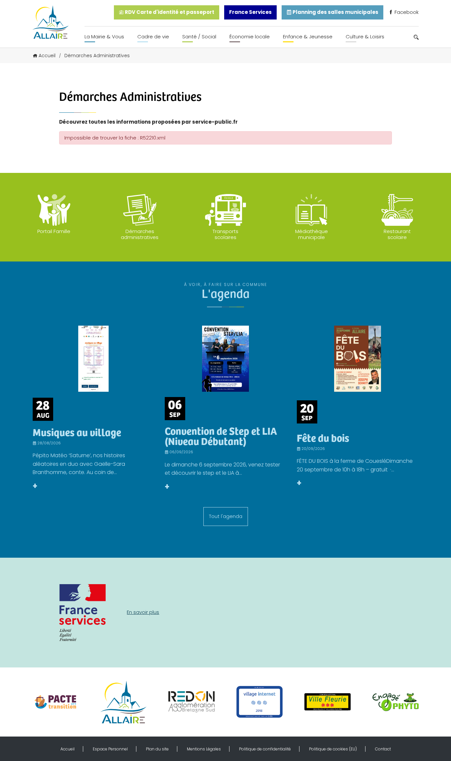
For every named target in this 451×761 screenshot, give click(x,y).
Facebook (406, 12)
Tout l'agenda (225, 516)
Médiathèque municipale (311, 234)
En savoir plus (143, 612)
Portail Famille (53, 231)
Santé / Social (199, 36)
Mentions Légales (204, 749)
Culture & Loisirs (365, 36)
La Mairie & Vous (104, 36)
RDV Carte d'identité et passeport (169, 12)
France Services (250, 12)
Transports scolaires (225, 234)
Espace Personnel (110, 749)
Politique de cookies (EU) (333, 749)
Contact (383, 749)
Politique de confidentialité (265, 749)
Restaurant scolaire (397, 234)
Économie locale (249, 36)
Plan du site (157, 749)
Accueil (47, 55)
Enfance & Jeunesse (307, 36)
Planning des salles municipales (335, 12)
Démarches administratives (139, 234)
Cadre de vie (153, 36)
